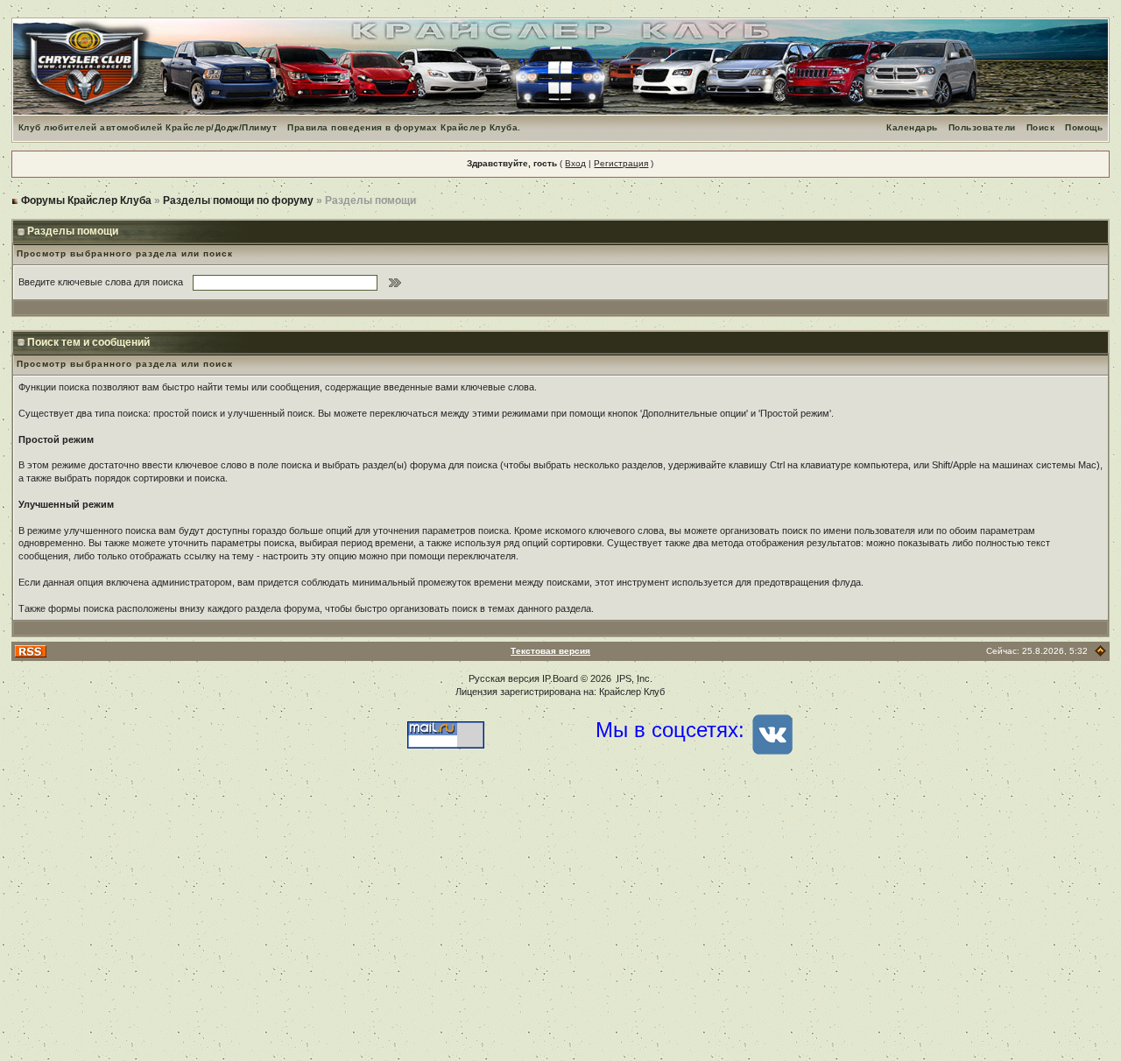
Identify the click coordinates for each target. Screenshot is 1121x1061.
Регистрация (621, 163)
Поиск (1040, 127)
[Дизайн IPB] (1100, 651)
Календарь (912, 127)
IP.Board (560, 678)
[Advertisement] (560, 920)
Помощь (1084, 127)
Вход (575, 163)
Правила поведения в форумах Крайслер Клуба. (404, 127)
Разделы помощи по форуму (238, 200)
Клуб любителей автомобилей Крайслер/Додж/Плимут (148, 127)
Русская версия (504, 678)
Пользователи (982, 127)
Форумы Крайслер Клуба (86, 200)
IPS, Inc (633, 678)
